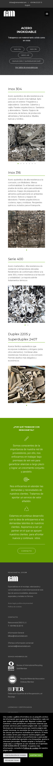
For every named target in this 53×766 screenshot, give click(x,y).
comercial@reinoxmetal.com (19, 646)
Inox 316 (33, 49)
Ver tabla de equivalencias (26, 67)
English (27, 5)
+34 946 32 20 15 (36, 2)
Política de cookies (15, 607)
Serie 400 (25, 55)
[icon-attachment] (26, 439)
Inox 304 (17, 49)
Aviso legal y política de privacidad (20, 603)
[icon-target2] (26, 479)
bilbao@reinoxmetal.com (17, 2)
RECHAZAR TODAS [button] (12, 760)
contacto (26, 551)
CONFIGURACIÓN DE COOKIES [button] (15, 755)
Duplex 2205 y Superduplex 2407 (26, 61)
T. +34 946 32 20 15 (15, 626)
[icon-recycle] (26, 509)
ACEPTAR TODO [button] (35, 755)
